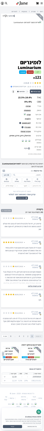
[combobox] (13, 186)
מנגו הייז (27, 127)
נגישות (12, 398)
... (15, 336)
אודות (40, 398)
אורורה (28, 106)
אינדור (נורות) (26, 131)
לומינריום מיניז (31, 358)
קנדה (29, 114)
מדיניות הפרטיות (32, 426)
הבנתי (12, 426)
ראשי (41, 11)
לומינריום (14, 11)
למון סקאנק (26, 123)
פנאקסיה (24, 11)
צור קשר (5, 398)
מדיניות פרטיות (23, 398)
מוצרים (33, 11)
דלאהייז (28, 119)
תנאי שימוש (33, 398)
